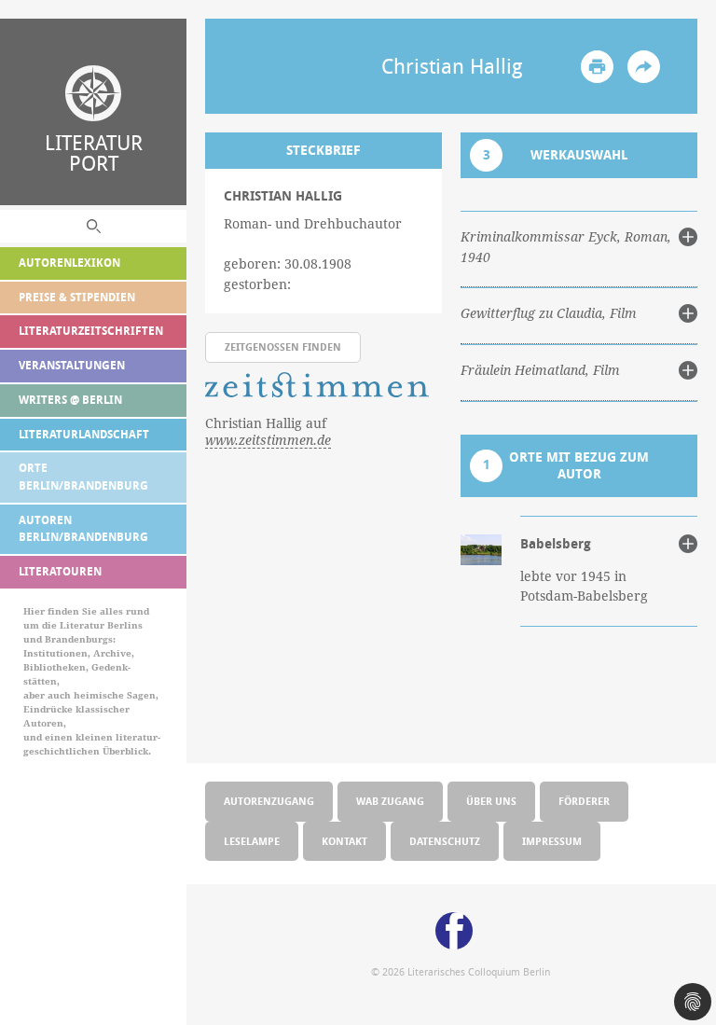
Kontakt (344, 841)
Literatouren (60, 571)
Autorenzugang (269, 801)
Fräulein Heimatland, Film (540, 370)
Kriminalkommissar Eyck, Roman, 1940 (566, 247)
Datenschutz (444, 841)
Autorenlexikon (69, 262)
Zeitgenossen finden (283, 346)
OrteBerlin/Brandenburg (83, 476)
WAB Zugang (390, 801)
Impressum (552, 841)
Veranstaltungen (72, 365)
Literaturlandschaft (84, 434)
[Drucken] (597, 66)
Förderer (584, 801)
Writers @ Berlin (70, 400)
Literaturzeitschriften (91, 331)
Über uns (491, 801)
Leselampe (252, 841)
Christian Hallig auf (268, 432)
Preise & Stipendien (77, 297)
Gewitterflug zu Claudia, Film (549, 313)
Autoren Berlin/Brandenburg (83, 529)
